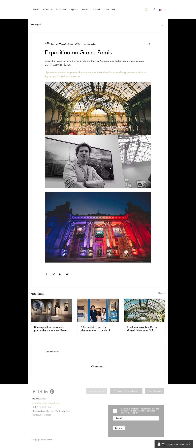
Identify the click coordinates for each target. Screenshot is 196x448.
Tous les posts (36, 24)
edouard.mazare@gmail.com (46, 402)
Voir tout (161, 293)
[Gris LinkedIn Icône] (46, 391)
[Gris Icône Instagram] (40, 391)
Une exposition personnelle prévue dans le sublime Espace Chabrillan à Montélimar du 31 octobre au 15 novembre (51, 328)
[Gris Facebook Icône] (34, 391)
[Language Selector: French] (161, 10)
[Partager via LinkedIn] (60, 274)
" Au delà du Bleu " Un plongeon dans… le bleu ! (95, 328)
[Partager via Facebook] (46, 274)
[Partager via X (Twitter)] (53, 274)
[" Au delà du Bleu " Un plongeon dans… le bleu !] (98, 310)
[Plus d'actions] (149, 44)
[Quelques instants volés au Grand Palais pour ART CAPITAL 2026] (144, 310)
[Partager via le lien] (67, 274)
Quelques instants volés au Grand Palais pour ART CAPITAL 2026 (142, 328)
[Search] (154, 9)
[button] (146, 9)
